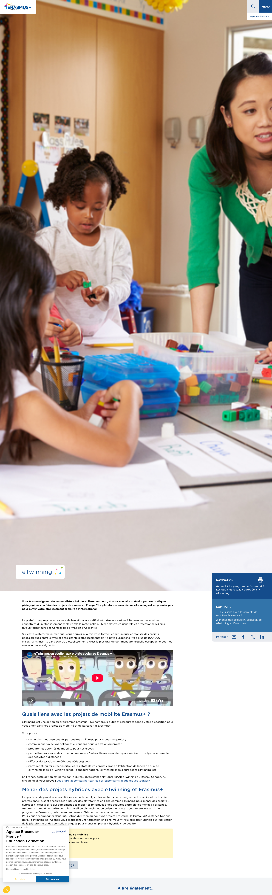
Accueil (221, 586)
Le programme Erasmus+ (245, 586)
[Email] (234, 637)
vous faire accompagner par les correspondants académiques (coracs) (103, 780)
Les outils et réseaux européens (237, 589)
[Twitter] (253, 637)
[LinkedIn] (262, 637)
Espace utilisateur (259, 16)
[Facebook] (243, 637)
